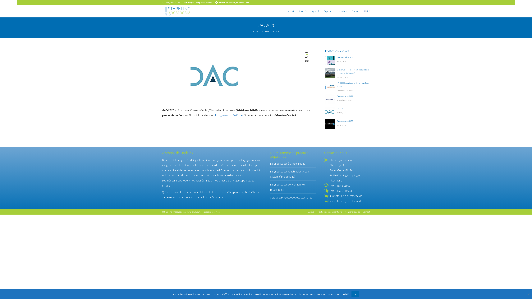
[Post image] (330, 60)
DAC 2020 (340, 108)
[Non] (528, 294)
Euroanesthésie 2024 (345, 57)
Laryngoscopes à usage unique (287, 163)
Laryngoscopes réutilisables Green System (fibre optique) (289, 174)
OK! (355, 294)
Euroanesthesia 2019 (345, 121)
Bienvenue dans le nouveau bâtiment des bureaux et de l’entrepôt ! (353, 71)
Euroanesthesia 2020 (345, 96)
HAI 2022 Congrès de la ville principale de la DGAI (353, 85)
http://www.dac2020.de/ (229, 115)
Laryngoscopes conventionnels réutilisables (287, 187)
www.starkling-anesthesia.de (346, 201)
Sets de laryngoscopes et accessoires (291, 197)
